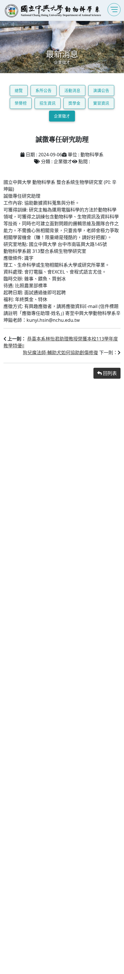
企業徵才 (62, 116)
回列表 (109, 373)
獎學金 (74, 103)
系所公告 (43, 90)
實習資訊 (101, 103)
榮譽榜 (21, 103)
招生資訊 (48, 103)
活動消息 (72, 90)
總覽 (19, 90)
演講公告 (101, 90)
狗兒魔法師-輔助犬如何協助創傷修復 (60, 352)
